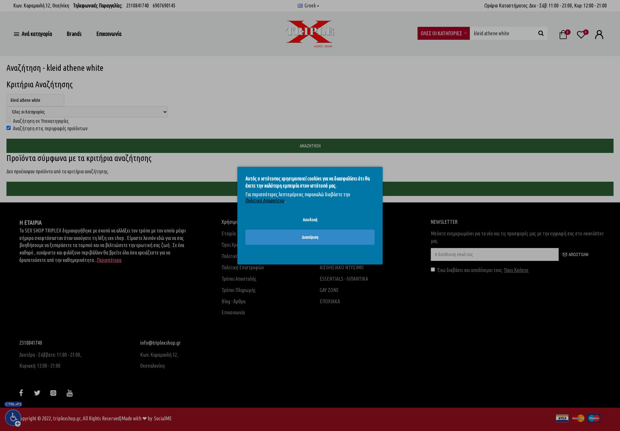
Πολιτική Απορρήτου (264, 200)
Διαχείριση (310, 237)
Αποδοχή (310, 219)
